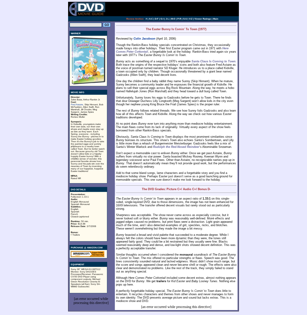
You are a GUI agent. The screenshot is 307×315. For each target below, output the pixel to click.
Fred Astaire (77, 104)
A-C (151, 19)
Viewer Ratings (202, 19)
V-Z (190, 19)
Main (215, 19)
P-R (179, 19)
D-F (156, 19)
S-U (185, 19)
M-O (173, 19)
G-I (162, 19)
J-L (167, 19)
